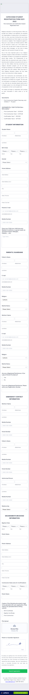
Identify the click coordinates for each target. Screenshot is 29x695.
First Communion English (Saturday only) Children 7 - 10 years (15, 101)
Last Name (4, 142)
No (5, 380)
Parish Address (6, 543)
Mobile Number (6, 219)
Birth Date (5, 148)
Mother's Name (6, 315)
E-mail (4, 275)
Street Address (5, 174)
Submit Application (14, 671)
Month (3, 153)
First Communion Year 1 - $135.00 (13, 111)
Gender (4, 159)
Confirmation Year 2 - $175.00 (12, 118)
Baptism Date (6, 523)
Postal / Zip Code (5, 202)
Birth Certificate (8, 610)
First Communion (8, 615)
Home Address (6, 168)
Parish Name (5, 534)
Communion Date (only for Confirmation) (14, 583)
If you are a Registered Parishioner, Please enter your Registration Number (14, 386)
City (3, 188)
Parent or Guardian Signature (10, 637)
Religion (4, 296)
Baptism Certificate (9, 613)
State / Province (5, 195)
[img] (14, 644)
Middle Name (18, 135)
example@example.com (7, 214)
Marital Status (6, 306)
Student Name (6, 129)
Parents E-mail (6, 207)
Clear (22, 649)
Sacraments (5, 97)
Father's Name (6, 257)
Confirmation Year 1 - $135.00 (12, 116)
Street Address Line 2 (6, 181)
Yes (5, 377)
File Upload (5, 621)
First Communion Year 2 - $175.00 (13, 114)
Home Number (6, 431)
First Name (4, 135)
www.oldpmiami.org (10, 681)
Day (11, 153)
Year (20, 153)
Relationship (5, 506)
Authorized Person (7, 478)
